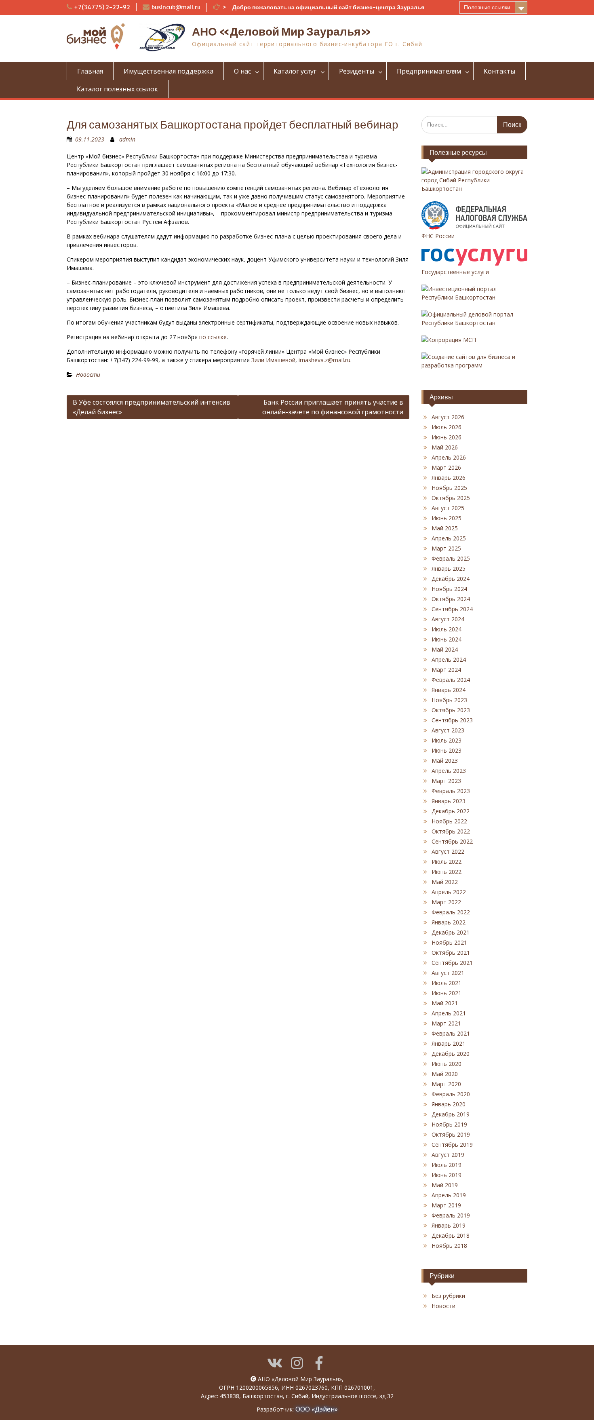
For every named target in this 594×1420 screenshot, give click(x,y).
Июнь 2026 (446, 437)
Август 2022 (448, 851)
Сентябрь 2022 (452, 841)
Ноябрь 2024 (449, 589)
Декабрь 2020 (451, 1053)
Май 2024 (445, 649)
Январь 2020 (449, 1104)
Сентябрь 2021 (452, 962)
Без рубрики (448, 1296)
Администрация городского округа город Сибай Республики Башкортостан (472, 180)
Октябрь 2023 (451, 710)
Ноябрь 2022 (449, 821)
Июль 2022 (446, 861)
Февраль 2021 (451, 1033)
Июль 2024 (446, 629)
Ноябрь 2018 (449, 1245)
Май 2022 (445, 882)
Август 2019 (448, 1154)
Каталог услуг (295, 71)
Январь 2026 (449, 477)
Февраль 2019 (451, 1215)
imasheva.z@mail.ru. (325, 360)
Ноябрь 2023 (449, 700)
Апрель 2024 (449, 659)
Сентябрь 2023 (452, 720)
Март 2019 (446, 1205)
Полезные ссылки (487, 7)
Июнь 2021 (446, 993)
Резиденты (356, 71)
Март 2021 (446, 1023)
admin (127, 139)
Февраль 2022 (451, 912)
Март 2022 (446, 902)
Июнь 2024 (446, 639)
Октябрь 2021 (451, 952)
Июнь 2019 (446, 1175)
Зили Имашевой (273, 360)
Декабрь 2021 (451, 932)
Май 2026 (445, 447)
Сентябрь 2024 (452, 609)
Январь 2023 (449, 801)
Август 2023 (448, 730)
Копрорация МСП (452, 340)
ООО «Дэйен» (316, 1409)
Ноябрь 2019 (449, 1124)
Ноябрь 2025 (449, 488)
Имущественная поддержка (168, 71)
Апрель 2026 (449, 457)
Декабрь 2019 (451, 1114)
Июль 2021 (446, 983)
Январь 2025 (449, 568)
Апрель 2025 (449, 538)
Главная (90, 71)
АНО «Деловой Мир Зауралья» (281, 31)
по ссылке (213, 337)
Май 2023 (445, 760)
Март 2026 (446, 467)
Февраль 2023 (451, 791)
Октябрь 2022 (451, 831)
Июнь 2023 (446, 750)
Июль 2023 (446, 740)
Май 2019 (445, 1185)
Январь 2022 (449, 922)
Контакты (499, 71)
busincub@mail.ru (176, 7)
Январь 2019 (449, 1225)
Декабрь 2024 (451, 578)
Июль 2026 (446, 427)
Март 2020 (446, 1084)
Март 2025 (446, 548)
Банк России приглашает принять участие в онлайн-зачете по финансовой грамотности (332, 407)
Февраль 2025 (451, 558)
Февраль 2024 (451, 680)
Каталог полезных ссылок (117, 88)
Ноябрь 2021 (449, 942)
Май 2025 (445, 528)
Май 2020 (445, 1074)
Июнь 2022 (446, 872)
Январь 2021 (449, 1043)
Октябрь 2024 (451, 599)
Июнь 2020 (446, 1064)
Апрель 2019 (449, 1195)
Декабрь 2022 (451, 811)
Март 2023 (446, 781)
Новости (88, 374)
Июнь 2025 (446, 518)
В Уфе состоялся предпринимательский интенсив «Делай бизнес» (151, 407)
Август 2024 (448, 619)
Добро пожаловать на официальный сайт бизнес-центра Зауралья (328, 7)
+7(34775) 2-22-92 (102, 7)
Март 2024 (446, 669)
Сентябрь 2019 (452, 1144)
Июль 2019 (446, 1165)
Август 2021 (448, 973)
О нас (242, 71)
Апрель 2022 (449, 892)
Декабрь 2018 (451, 1235)
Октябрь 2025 (451, 498)
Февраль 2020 (451, 1094)
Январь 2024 (449, 690)
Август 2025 (448, 508)
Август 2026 (448, 417)
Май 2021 (445, 1003)
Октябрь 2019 (451, 1134)
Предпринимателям (429, 71)
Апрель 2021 (449, 1013)
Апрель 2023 (449, 770)
